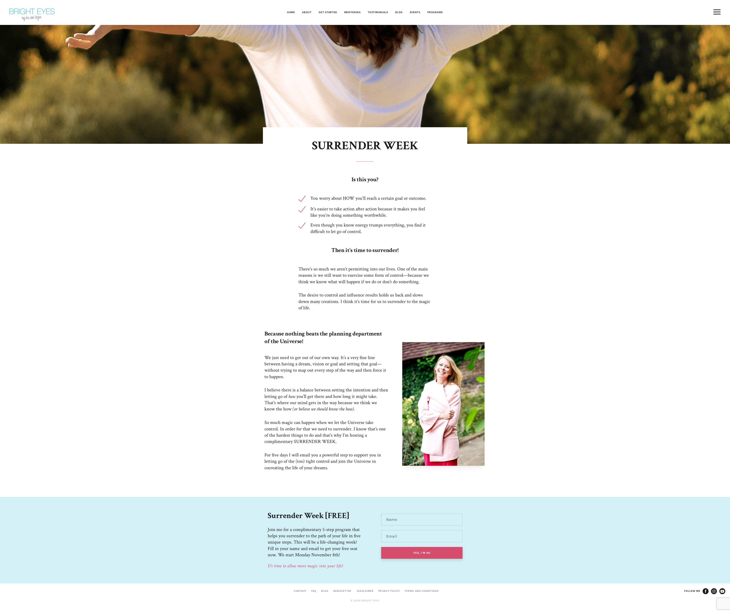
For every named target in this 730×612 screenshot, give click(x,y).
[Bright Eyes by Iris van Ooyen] (32, 15)
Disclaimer (365, 591)
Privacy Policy (389, 591)
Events (415, 12)
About (307, 12)
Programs (435, 12)
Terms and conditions (422, 591)
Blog (399, 12)
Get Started (328, 12)
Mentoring (352, 12)
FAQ (313, 591)
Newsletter (342, 591)
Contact (300, 591)
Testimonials (378, 12)
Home (291, 12)
